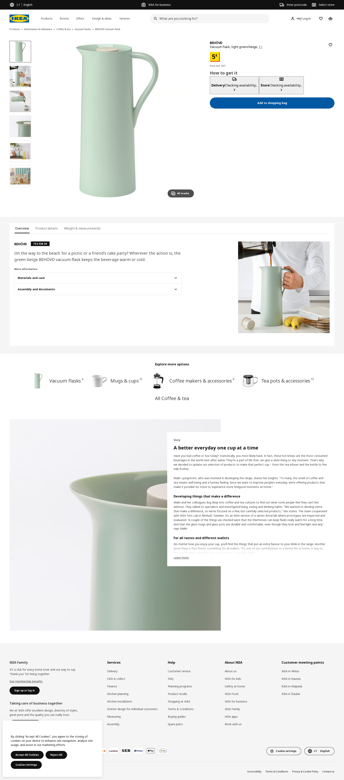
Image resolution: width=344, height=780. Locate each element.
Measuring (114, 716)
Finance (112, 686)
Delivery (112, 671)
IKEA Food (231, 694)
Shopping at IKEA (179, 701)
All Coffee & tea (172, 398)
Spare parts (175, 724)
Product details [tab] (46, 228)
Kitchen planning (117, 694)
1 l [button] (260, 47)
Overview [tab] (22, 228)
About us (230, 671)
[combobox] (208, 18)
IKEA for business (236, 701)
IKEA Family (232, 709)
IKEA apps (231, 716)
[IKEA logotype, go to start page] (19, 19)
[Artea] (138, 750)
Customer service (179, 671)
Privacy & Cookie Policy (305, 771)
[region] (117, 121)
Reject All (56, 754)
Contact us (328, 771)
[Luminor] (114, 750)
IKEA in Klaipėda (291, 686)
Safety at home (235, 686)
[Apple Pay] (151, 750)
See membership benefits (26, 681)
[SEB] (126, 750)
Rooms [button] (64, 18)
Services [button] (124, 18)
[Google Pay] (163, 750)
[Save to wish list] (330, 45)
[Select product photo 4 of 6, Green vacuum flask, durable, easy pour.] (20, 126)
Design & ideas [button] (101, 18)
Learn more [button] (181, 557)
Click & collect (116, 679)
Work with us (233, 724)
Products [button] (47, 18)
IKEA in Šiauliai (290, 694)
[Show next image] (189, 121)
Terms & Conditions (181, 709)
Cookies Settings (26, 764)
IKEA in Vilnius (290, 671)
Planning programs (180, 686)
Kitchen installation (119, 701)
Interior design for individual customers (132, 709)
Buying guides (177, 716)
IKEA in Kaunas (291, 679)
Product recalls (177, 694)
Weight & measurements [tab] (82, 228)
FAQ (170, 679)
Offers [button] (80, 18)
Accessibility (254, 771)
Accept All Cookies (27, 754)
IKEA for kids (233, 679)
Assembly (113, 724)
